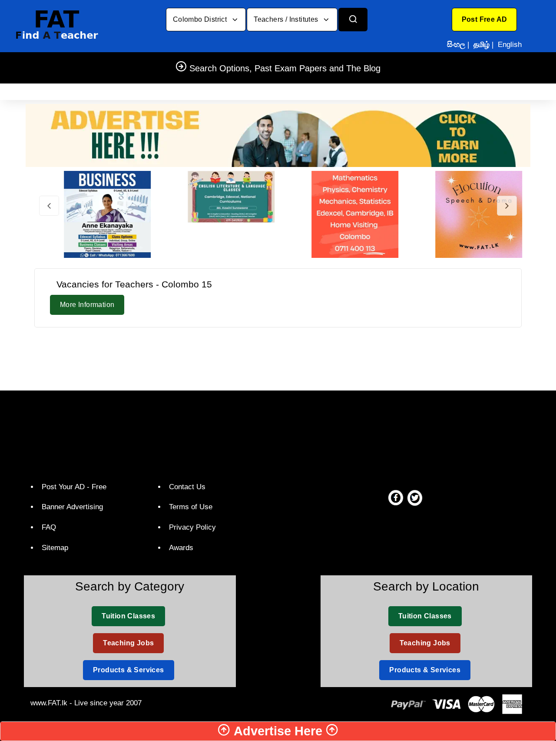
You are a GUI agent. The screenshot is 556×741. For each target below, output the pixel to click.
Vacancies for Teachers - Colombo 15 (134, 284)
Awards (181, 548)
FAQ (49, 527)
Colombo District (201, 19)
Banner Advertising (72, 507)
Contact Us (187, 487)
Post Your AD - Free (74, 487)
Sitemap (55, 548)
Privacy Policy (192, 527)
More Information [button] (87, 304)
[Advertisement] (278, 357)
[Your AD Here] (278, 135)
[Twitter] (415, 497)
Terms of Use (190, 507)
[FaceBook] (396, 497)
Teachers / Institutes (287, 19)
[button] (484, 19)
